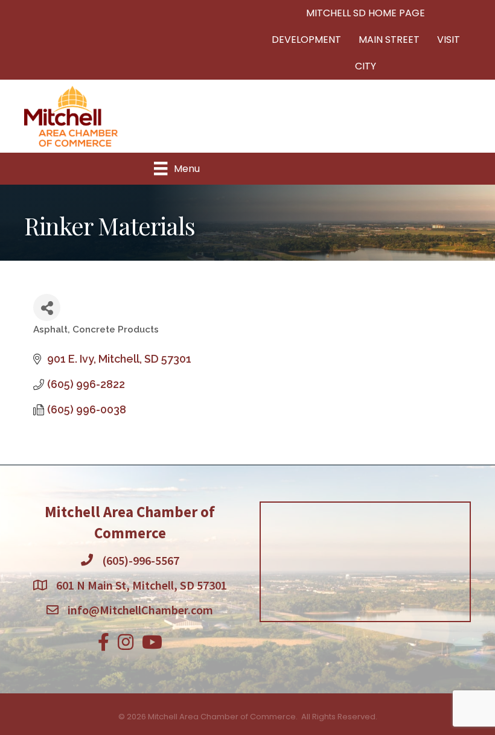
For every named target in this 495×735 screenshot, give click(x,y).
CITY (365, 66)
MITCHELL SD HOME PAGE (365, 13)
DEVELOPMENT (306, 39)
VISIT (448, 39)
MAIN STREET (389, 39)
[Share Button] (46, 307)
